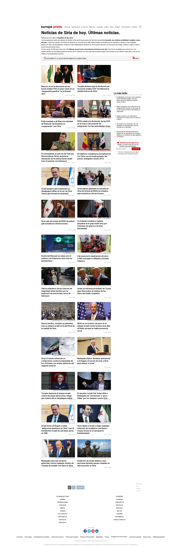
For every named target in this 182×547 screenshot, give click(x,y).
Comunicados (125, 27)
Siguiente (80, 487)
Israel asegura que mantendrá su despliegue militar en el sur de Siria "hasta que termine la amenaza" (56, 191)
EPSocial (119, 508)
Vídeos (62, 508)
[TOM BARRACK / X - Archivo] (94, 109)
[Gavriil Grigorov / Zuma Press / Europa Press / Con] (58, 109)
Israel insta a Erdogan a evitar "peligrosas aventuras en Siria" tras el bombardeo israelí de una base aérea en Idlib (57, 429)
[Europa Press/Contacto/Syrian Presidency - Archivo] (94, 176)
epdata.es (62, 520)
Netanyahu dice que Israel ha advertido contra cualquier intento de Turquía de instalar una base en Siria (57, 463)
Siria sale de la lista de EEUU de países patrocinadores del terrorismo (58, 222)
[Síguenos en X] (89, 531)
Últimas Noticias (62, 497)
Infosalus (62, 523)
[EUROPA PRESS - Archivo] (58, 244)
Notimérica (119, 517)
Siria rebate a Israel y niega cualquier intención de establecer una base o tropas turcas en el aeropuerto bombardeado (93, 429)
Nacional (67, 27)
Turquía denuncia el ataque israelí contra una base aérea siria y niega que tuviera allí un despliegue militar (57, 396)
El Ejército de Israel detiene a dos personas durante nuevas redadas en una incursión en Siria (93, 463)
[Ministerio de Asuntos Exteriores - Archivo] (94, 141)
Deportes (92, 27)
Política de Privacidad (87, 537)
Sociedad (100, 27)
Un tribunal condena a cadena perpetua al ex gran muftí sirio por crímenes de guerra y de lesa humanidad (92, 225)
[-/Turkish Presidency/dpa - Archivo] (94, 74)
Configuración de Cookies (119, 537)
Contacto (20, 537)
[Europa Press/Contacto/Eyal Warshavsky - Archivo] (94, 381)
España (62, 499)
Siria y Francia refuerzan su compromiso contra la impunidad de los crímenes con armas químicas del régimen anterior (57, 362)
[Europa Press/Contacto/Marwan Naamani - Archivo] (94, 276)
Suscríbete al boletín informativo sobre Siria (66, 58)
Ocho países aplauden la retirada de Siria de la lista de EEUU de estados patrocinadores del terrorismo (93, 191)
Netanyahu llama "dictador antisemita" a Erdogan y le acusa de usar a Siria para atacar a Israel (94, 361)
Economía (84, 27)
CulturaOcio (62, 514)
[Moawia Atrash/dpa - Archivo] (58, 74)
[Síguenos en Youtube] (93, 531)
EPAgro (117, 27)
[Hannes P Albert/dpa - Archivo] (58, 176)
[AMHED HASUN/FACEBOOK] (94, 209)
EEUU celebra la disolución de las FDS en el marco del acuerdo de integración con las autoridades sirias (93, 124)
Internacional (75, 27)
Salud (111, 27)
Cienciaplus (119, 502)
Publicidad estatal (159, 537)
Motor (119, 511)
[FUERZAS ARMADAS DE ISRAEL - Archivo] (94, 448)
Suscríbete (136, 149)
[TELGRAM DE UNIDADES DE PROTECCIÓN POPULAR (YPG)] (58, 141)
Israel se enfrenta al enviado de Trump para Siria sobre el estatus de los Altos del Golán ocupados (94, 291)
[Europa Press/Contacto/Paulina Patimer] (94, 346)
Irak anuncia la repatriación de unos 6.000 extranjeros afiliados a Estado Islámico (93, 259)
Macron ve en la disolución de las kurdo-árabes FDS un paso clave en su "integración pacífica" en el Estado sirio (58, 90)
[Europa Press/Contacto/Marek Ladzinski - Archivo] (94, 311)
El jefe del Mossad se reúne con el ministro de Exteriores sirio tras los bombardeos (56, 258)
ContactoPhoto (119, 520)
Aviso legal (28, 537)
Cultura (106, 27)
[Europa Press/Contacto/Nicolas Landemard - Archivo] (94, 413)
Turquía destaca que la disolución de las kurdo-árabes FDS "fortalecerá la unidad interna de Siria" (93, 89)
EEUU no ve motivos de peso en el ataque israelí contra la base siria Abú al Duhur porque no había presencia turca (93, 327)
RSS (137, 58)
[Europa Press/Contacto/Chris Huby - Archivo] (94, 244)
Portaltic (119, 505)
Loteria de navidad (135, 537)
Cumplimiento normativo (41, 537)
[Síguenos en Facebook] (85, 531)
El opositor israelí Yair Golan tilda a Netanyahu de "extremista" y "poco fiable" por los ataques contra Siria (92, 396)
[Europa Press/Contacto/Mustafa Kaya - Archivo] (58, 381)
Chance (62, 511)
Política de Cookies (72, 537)
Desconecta (62, 517)
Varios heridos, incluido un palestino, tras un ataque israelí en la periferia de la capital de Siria (58, 326)
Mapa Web (99, 537)
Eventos (134, 27)
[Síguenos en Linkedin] (97, 531)
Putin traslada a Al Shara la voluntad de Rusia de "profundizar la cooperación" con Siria (57, 124)
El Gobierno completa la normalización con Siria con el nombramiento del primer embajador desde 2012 (94, 156)
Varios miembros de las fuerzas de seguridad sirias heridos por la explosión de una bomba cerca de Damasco (56, 292)
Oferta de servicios (57, 537)
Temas (106, 537)
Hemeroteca (147, 537)
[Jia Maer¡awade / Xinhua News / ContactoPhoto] (58, 311)
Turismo (119, 514)
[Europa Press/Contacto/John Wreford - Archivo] (58, 346)
